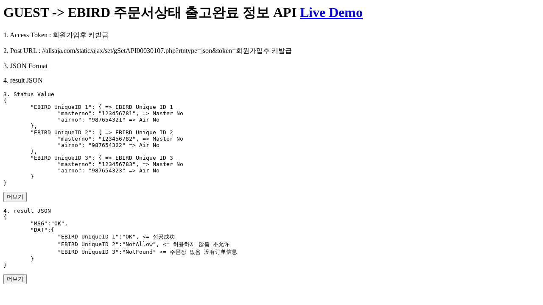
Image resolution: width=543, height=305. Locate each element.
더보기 (15, 197)
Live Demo (331, 12)
